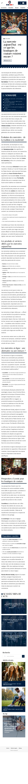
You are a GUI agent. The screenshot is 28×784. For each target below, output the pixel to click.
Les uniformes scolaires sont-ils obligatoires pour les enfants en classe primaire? (14, 605)
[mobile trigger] (2, 3)
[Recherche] (20, 3)
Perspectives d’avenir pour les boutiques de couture (14, 107)
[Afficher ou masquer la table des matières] (21, 95)
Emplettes (8, 60)
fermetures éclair (8, 149)
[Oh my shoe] (10, 3)
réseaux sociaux (5, 125)
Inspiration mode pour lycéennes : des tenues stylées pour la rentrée (12, 684)
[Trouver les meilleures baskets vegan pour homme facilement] (13, 696)
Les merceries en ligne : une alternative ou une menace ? (14, 105)
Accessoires (9, 721)
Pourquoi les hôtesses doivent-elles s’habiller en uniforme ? (14, 636)
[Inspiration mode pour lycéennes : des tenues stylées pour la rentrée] (13, 671)
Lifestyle (6, 682)
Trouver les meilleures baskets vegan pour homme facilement (13, 710)
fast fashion (4, 81)
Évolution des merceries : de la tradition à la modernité (14, 99)
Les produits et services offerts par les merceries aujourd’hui (13, 102)
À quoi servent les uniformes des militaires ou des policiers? (14, 620)
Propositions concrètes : (11, 109)
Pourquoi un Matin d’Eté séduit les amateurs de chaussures (12, 727)
